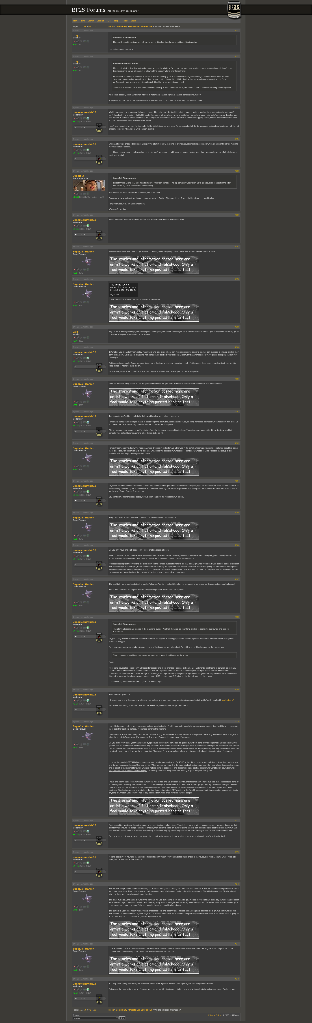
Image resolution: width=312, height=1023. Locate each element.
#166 (237, 545)
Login (133, 21)
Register (124, 21)
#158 (237, 279)
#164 (237, 481)
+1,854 (76, 197)
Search (91, 21)
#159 (237, 327)
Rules (109, 21)
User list (100, 21)
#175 (237, 979)
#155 (237, 171)
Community (121, 26)
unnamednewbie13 (84, 112)
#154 (237, 139)
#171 (237, 820)
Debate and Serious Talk (140, 26)
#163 (237, 443)
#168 (237, 617)
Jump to (76, 1015)
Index (111, 26)
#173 (237, 884)
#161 (237, 379)
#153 (237, 107)
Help (116, 21)
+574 (75, 44)
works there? (228, 700)
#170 (237, 721)
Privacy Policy (214, 1015)
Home (76, 21)
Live (83, 21)
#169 (237, 690)
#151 (237, 30)
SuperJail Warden (83, 251)
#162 (237, 411)
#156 (237, 215)
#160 (237, 347)
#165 (237, 513)
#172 (237, 852)
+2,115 (76, 121)
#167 (237, 579)
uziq (75, 35)
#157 (237, 247)
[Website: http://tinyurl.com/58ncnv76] (87, 119)
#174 (237, 944)
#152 (237, 56)
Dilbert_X (78, 175)
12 (95, 26)
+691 (75, 273)
